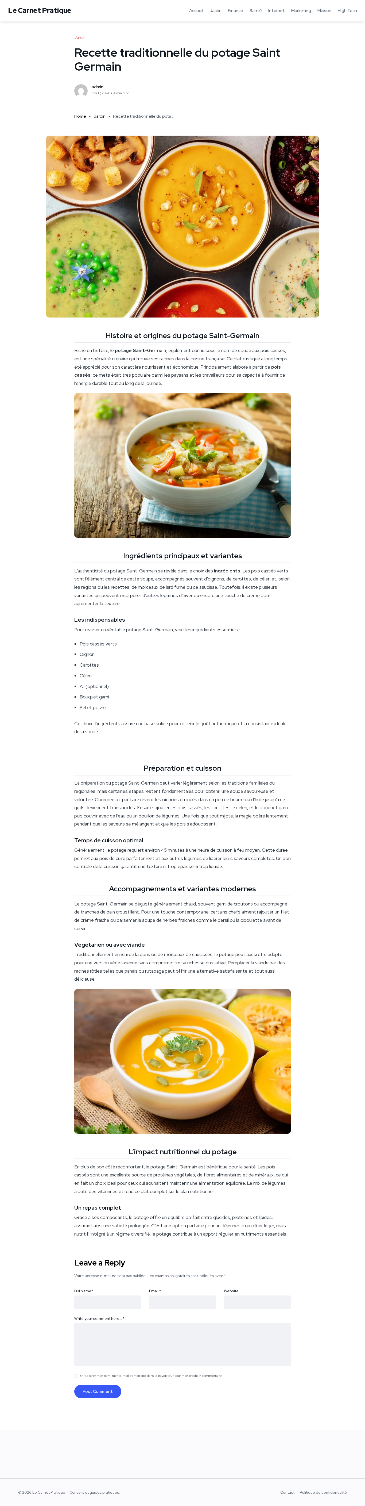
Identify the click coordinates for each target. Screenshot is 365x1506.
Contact (287, 1492)
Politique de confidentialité (323, 1492)
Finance (235, 10)
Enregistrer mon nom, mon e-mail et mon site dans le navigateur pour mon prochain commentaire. (151, 1376)
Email (155, 1291)
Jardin (215, 10)
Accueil (196, 10)
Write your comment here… (99, 1318)
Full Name (83, 1291)
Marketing (301, 10)
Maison (324, 10)
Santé (256, 10)
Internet (276, 10)
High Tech (347, 10)
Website (231, 1291)
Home (80, 116)
